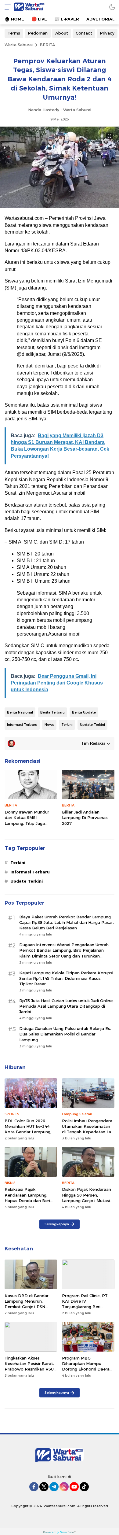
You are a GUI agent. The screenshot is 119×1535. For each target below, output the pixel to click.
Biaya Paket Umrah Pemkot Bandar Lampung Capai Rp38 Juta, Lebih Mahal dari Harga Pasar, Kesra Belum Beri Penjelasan (66, 922)
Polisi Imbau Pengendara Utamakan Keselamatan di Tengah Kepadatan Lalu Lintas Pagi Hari (88, 1129)
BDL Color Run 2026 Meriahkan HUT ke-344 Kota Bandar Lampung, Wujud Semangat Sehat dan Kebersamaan (28, 1132)
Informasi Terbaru (22, 724)
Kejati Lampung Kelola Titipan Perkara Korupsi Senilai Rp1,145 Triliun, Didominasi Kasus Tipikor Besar (66, 978)
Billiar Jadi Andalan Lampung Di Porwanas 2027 (85, 817)
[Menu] (6, 7)
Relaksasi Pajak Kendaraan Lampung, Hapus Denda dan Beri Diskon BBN (27, 1197)
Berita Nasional (20, 712)
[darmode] (112, 7)
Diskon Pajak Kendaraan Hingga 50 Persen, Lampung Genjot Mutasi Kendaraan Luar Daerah (86, 1197)
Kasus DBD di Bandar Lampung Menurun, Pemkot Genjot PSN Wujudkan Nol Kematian (29, 1304)
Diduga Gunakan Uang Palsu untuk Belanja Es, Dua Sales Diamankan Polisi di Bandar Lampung (65, 1034)
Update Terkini (92, 724)
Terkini (67, 724)
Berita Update (84, 712)
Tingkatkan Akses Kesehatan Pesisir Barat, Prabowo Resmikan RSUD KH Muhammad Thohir (31, 1366)
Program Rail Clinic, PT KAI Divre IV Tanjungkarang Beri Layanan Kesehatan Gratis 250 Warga (88, 1306)
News (49, 724)
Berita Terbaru (52, 712)
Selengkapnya (57, 1224)
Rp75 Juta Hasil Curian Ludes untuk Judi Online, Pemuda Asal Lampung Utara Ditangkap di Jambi (66, 1006)
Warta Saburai (19, 44)
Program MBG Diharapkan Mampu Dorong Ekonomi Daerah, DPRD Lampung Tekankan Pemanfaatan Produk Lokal (87, 1372)
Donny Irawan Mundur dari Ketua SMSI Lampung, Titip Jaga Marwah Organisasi (27, 820)
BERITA (47, 44)
